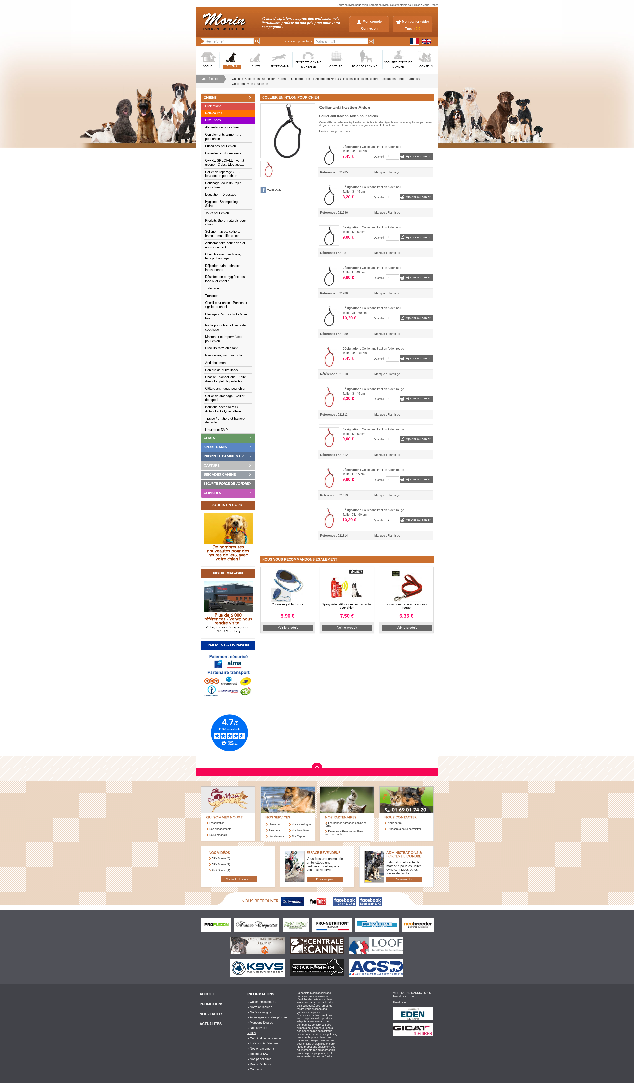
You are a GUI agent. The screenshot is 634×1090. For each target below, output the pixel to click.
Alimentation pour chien (222, 127)
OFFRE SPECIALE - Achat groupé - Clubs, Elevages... (224, 162)
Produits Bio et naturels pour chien (225, 222)
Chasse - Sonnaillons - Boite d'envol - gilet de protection (225, 379)
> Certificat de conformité (264, 1038)
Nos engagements (220, 828)
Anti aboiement (216, 363)
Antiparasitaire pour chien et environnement (225, 245)
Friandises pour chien (220, 146)
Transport (212, 295)
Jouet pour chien (217, 213)
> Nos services (257, 1027)
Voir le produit (288, 627)
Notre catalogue (301, 824)
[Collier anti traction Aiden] (287, 130)
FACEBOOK (274, 190)
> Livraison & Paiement (263, 1043)
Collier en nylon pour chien (250, 84)
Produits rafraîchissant (221, 348)
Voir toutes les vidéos (239, 879)
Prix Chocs (213, 120)
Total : (412, 29)
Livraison (274, 824)
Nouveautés (213, 113)
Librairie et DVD (216, 430)
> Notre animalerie (259, 1007)
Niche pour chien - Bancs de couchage (225, 327)
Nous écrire (395, 822)
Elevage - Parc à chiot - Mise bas (226, 316)
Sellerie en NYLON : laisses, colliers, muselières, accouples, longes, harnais (366, 79)
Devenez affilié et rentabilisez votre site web (344, 833)
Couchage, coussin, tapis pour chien (223, 185)
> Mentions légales (260, 1022)
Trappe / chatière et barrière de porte (225, 420)
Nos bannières (300, 830)
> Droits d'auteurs (259, 1064)
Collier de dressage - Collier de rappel (224, 398)
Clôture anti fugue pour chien (225, 388)
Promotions (213, 106)
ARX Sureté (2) (221, 864)
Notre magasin (218, 834)
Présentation (216, 822)
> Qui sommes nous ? (262, 1001)
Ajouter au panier (418, 156)
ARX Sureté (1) (221, 870)
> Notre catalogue (259, 1012)
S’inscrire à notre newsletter (404, 828)
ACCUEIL (208, 66)
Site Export (298, 836)
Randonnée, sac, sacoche (223, 355)
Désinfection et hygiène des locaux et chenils (225, 279)
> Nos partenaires (259, 1059)
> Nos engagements (261, 1048)
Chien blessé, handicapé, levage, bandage (223, 256)
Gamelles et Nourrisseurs (223, 153)
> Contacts (254, 1069)
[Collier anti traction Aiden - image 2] (268, 169)
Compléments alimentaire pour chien (223, 136)
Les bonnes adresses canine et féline (345, 824)
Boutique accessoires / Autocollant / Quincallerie (223, 409)
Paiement (274, 830)
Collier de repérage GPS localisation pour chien (222, 174)
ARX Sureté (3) (221, 858)
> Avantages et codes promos (267, 1017)
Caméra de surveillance (222, 370)
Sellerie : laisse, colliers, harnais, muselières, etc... (278, 79)
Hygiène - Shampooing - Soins (222, 204)
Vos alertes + (276, 836)
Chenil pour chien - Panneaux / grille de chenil (226, 305)
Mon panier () (415, 21)
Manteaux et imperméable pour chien (223, 339)
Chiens (236, 79)
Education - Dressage (220, 194)
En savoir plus (324, 879)
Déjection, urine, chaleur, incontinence (222, 268)
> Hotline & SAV (258, 1053)
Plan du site (399, 1002)
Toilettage (212, 288)
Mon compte (372, 21)
